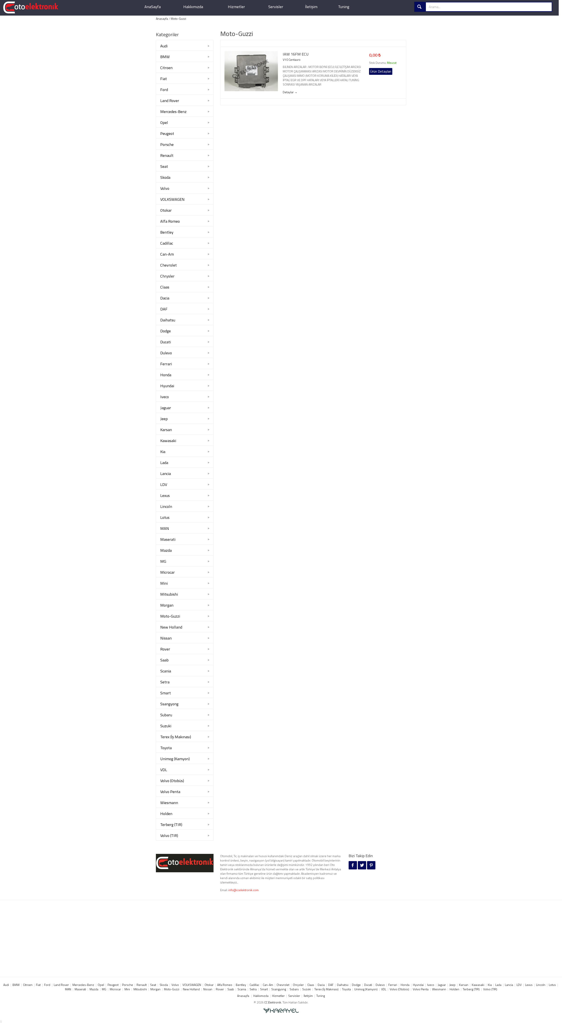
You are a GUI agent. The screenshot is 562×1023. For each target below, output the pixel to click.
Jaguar (165, 408)
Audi (164, 46)
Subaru (166, 715)
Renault (166, 155)
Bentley (166, 232)
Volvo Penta (170, 792)
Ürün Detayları (380, 71)
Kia (162, 452)
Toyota (166, 748)
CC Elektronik (272, 1002)
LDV (163, 484)
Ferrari (166, 364)
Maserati (167, 539)
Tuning (343, 7)
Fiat (163, 79)
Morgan (166, 605)
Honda (165, 375)
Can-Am (167, 254)
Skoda (165, 177)
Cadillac (166, 243)
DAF (164, 309)
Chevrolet (168, 265)
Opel (164, 122)
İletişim (311, 7)
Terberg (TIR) (171, 825)
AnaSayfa (152, 7)
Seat (164, 166)
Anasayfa (162, 18)
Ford (164, 90)
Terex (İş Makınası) (175, 737)
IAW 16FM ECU (296, 54)
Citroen (166, 68)
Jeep (164, 419)
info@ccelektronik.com (243, 890)
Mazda (166, 550)
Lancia (165, 474)
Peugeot (167, 133)
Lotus (164, 517)
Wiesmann (169, 803)
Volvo (164, 188)
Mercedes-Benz (173, 112)
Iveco (164, 397)
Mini (164, 583)
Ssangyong (169, 704)
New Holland (171, 627)
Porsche (167, 144)
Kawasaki (168, 441)
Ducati (165, 342)
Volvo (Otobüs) (172, 781)
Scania (165, 671)
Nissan (166, 638)
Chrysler (167, 276)
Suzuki (165, 726)
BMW (165, 57)
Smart (165, 693)
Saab (164, 660)
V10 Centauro (292, 59)
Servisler (275, 7)
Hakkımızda (193, 7)
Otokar (166, 210)
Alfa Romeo (170, 221)
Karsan (166, 430)
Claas (164, 287)
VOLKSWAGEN (172, 199)
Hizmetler (236, 7)
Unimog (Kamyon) (175, 759)
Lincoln (166, 506)
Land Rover (169, 101)
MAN (164, 528)
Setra (164, 682)
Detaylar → (290, 92)
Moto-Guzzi (178, 18)
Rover (165, 649)
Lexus (165, 495)
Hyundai (167, 386)
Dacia (164, 298)
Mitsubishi (169, 594)
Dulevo (166, 353)
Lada (164, 463)
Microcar (167, 572)
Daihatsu (167, 320)
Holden (166, 814)
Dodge (165, 331)
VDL (163, 770)
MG (163, 561)
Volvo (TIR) (169, 835)
